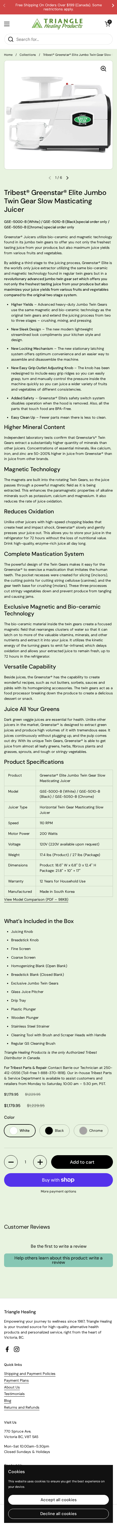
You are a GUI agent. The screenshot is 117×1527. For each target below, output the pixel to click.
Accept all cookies (59, 1500)
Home (8, 55)
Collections (28, 55)
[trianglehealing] (57, 24)
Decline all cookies (58, 1513)
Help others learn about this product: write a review (58, 1260)
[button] (11, 1162)
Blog (7, 1400)
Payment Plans (16, 1380)
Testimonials (14, 1393)
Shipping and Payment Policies (30, 1373)
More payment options (58, 1191)
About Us (12, 1387)
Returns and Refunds (21, 1407)
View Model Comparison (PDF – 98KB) (36, 899)
